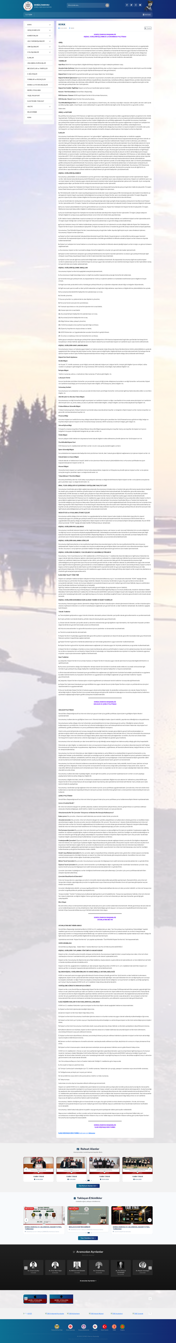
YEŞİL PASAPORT (33, 96)
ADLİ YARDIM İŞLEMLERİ (36, 41)
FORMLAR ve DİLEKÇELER (36, 79)
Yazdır (149, 28)
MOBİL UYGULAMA (34, 90)
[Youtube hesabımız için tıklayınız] (140, 5)
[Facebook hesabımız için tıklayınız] (127, 5)
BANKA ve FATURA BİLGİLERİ (37, 85)
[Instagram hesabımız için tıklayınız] (136, 5)
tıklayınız (92, 1133)
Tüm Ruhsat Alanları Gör (87, 1186)
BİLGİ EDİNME (32, 112)
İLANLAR (30, 58)
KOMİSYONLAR (32, 36)
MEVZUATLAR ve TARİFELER (37, 68)
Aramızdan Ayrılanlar (87, 1281)
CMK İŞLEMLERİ (33, 47)
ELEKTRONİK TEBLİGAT (35, 101)
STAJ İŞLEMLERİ (33, 52)
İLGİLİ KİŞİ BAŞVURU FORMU (68, 1133)
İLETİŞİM (29, 14)
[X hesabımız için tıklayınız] (131, 5)
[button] (150, 1169)
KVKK (29, 117)
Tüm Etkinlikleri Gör (87, 1238)
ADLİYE (30, 106)
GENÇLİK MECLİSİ (33, 30)
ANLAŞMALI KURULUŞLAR (36, 63)
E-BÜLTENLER (32, 74)
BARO (29, 25)
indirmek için (84, 1133)
